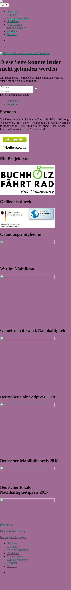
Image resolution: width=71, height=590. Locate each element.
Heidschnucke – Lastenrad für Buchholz (23, 585)
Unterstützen (14, 24)
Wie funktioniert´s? (18, 18)
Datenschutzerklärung (12, 531)
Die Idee (12, 14)
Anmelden (13, 100)
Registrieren (14, 104)
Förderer (12, 31)
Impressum (6, 524)
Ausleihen (13, 21)
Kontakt (12, 34)
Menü (4, 5)
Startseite (12, 11)
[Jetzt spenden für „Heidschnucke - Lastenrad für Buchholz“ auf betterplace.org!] (14, 150)
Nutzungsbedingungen (13, 537)
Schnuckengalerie (17, 27)
